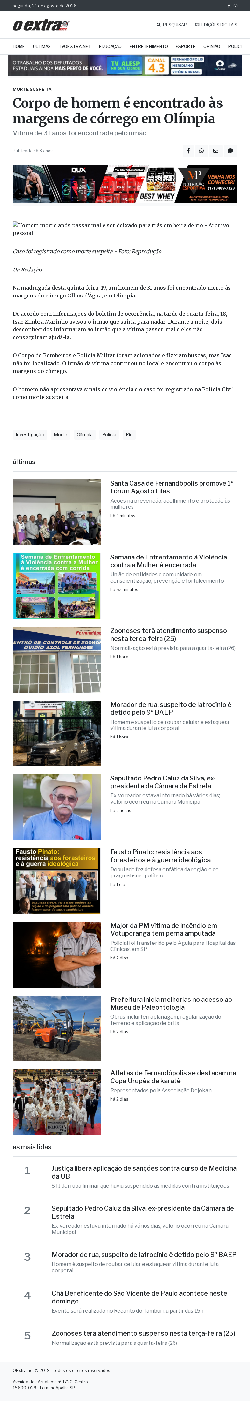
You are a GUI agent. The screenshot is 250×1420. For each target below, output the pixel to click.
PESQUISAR (174, 24)
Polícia (236, 46)
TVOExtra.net (75, 46)
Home (19, 46)
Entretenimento (149, 46)
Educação (110, 46)
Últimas (42, 46)
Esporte (186, 46)
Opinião (211, 46)
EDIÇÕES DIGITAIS (219, 24)
